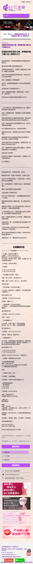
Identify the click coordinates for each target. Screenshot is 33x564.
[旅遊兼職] (16, 489)
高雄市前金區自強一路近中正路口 (13, 478)
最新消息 (10, 34)
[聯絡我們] (16, 24)
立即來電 (9, 560)
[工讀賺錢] (16, 517)
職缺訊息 (7, 460)
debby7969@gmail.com (11, 474)
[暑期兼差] (16, 503)
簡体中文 (28, 2)
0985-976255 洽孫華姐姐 (12, 471)
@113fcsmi (10, 552)
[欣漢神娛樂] (14, 7)
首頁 (4, 34)
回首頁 (23, 2)
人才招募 (7, 456)
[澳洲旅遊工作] (16, 532)
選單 (7, 15)
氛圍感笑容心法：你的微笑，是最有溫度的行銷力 (16, 441)
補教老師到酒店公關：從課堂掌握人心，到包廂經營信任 (16, 436)
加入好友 (20, 560)
